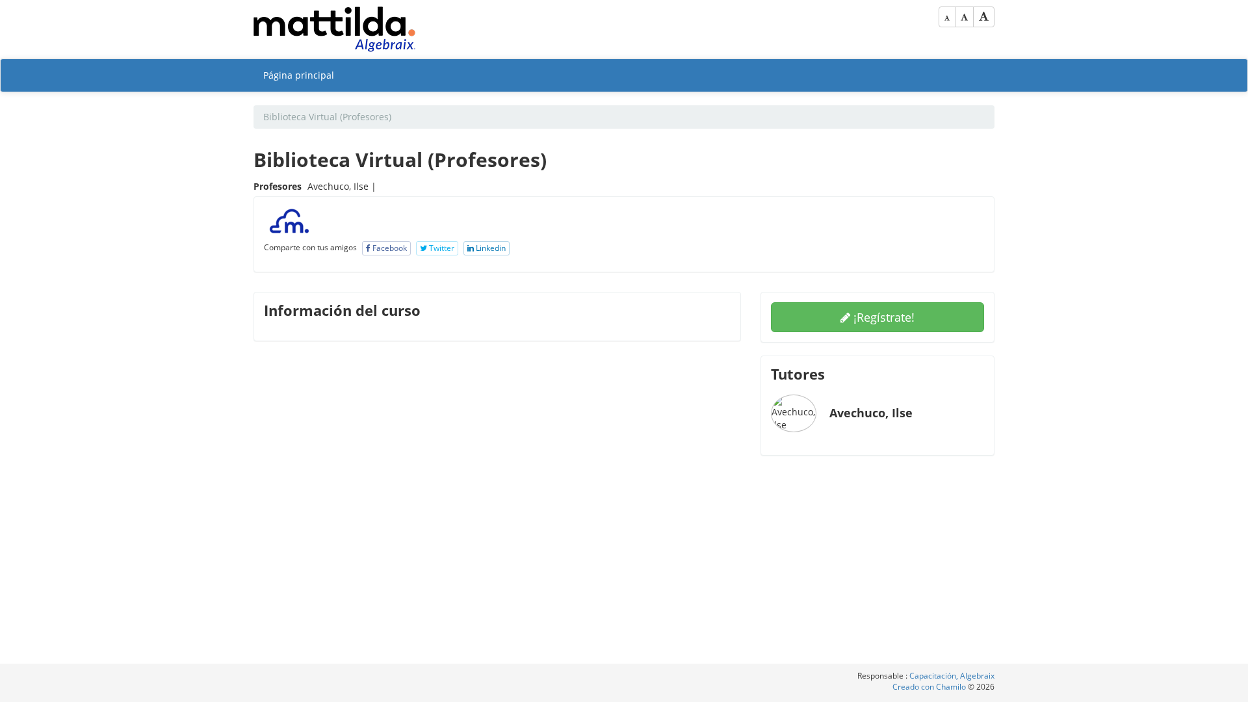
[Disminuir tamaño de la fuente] (947, 16)
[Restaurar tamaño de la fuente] (964, 16)
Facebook (388, 248)
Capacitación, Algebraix (951, 675)
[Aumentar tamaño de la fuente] (983, 16)
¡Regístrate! (882, 317)
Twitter (440, 248)
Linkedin (490, 248)
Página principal (298, 75)
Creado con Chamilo (930, 686)
